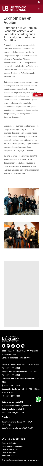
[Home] (15, 8)
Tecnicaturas (15, 364)
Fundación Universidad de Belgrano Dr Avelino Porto (20, 460)
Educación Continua (9, 456)
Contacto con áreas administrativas (16, 358)
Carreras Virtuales (10, 378)
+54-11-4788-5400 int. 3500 (25, 371)
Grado (4, 364)
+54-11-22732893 (12, 396)
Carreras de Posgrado (10, 449)
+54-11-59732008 (12, 385)
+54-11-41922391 (12, 368)
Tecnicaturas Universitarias (12, 446)
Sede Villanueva (8, 428)
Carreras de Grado (9, 443)
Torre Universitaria (9, 422)
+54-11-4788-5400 (10, 354)
